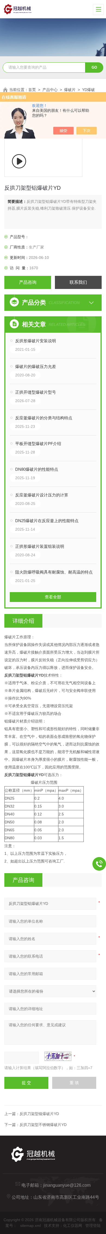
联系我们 (78, 282)
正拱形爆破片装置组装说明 (39, 546)
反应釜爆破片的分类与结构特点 (43, 418)
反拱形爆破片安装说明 (35, 340)
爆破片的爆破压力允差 (35, 366)
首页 (32, 89)
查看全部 (53, 597)
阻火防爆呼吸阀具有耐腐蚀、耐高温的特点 (54, 572)
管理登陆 (93, 1225)
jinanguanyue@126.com (67, 1185)
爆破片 (70, 89)
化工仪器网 (72, 1225)
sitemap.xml (30, 1225)
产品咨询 (27, 282)
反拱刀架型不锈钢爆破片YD (43, 1124)
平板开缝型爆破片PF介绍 (38, 443)
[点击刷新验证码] (57, 1056)
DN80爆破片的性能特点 (36, 469)
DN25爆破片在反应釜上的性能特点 (47, 520)
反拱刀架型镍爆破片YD (39, 1114)
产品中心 (50, 89)
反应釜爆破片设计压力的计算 (41, 495)
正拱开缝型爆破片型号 (35, 392)
